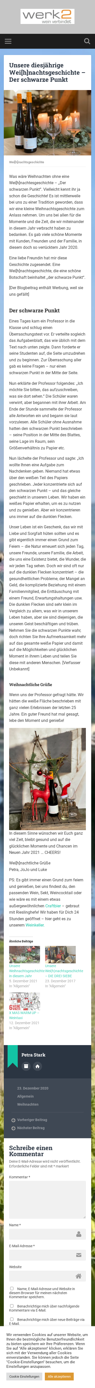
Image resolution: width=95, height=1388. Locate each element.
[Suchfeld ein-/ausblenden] (87, 41)
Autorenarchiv (26, 1066)
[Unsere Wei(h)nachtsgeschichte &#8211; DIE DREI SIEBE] (60, 955)
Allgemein (25, 1096)
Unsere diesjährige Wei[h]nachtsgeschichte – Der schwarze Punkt (47, 72)
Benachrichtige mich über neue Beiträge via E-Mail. (47, 1322)
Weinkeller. (35, 925)
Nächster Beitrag (31, 1128)
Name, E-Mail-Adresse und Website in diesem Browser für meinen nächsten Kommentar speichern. (42, 1293)
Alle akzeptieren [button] (59, 1376)
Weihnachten (28, 1104)
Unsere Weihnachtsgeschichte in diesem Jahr (27, 971)
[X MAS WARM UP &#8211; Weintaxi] (24, 1001)
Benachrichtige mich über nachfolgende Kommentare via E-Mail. (44, 1308)
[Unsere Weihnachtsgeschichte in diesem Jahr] (24, 955)
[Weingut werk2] (47, 17)
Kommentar (19, 1177)
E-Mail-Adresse (22, 1246)
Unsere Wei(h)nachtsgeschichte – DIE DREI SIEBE (64, 971)
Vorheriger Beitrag (32, 1120)
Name (15, 1225)
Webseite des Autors (37, 1066)
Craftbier (53, 906)
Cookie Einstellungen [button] (24, 1376)
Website (15, 1267)
